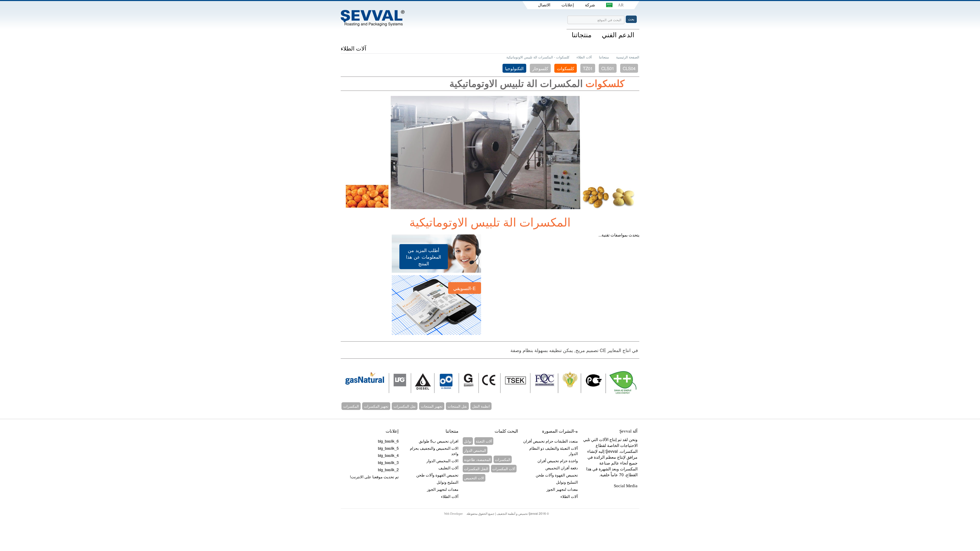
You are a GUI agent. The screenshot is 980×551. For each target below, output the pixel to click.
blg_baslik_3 (388, 462)
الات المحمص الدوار (442, 460)
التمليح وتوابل (447, 482)
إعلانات (567, 5)
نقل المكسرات (405, 406)
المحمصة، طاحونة (477, 459)
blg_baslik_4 (388, 455)
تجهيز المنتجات (432, 406)
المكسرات (351, 406)
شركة (590, 5)
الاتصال (544, 5)
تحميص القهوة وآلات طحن (437, 475)
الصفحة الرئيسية (627, 57)
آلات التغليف (448, 467)
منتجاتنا (604, 57)
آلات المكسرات (503, 468)
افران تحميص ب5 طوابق (438, 441)
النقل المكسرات (476, 468)
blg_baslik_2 (388, 469)
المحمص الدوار (475, 450)
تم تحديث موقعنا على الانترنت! (374, 476)
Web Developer (453, 514)
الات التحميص (474, 477)
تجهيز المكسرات (376, 406)
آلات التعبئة (484, 441)
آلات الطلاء (584, 57)
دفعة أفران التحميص (561, 467)
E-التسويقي (464, 288)
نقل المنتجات (457, 406)
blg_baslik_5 (388, 448)
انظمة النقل (481, 406)
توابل (468, 441)
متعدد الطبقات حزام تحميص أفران (550, 441)
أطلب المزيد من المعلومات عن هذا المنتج (423, 257)
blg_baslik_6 (388, 441)
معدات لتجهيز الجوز (442, 489)
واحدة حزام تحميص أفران (557, 460)
